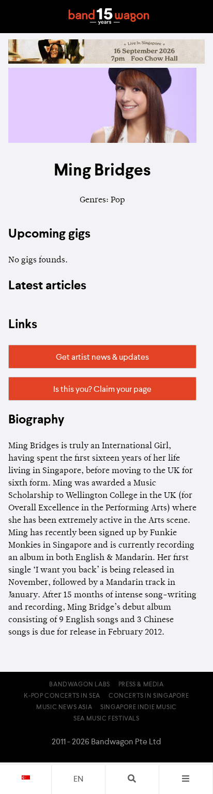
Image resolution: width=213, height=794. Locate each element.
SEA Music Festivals (106, 719)
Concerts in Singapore (149, 696)
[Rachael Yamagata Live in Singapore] (106, 61)
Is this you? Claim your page (102, 390)
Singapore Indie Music (138, 707)
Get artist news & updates (102, 358)
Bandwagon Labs (79, 685)
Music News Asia (64, 707)
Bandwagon (108, 16)
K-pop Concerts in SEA (62, 696)
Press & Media (141, 685)
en (78, 779)
